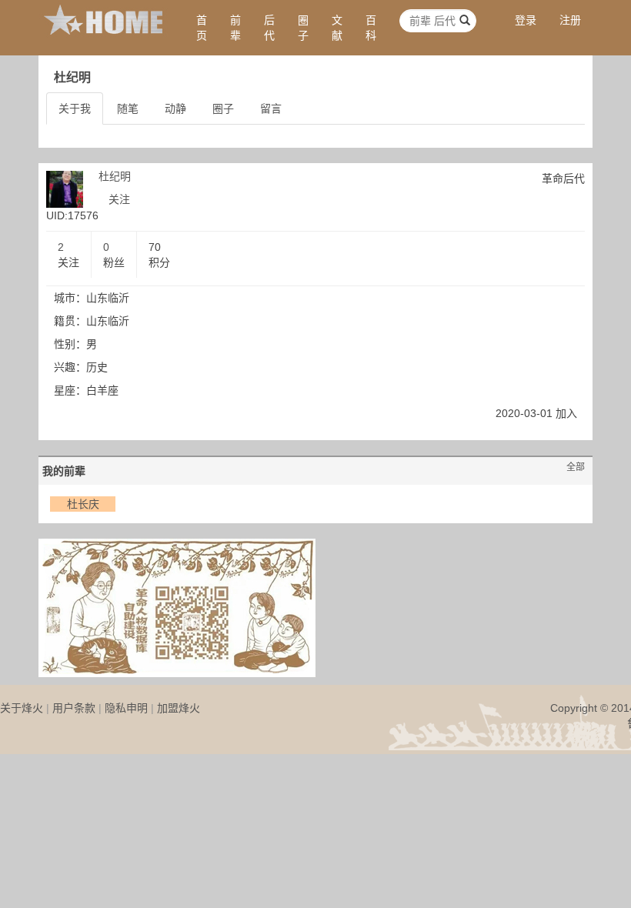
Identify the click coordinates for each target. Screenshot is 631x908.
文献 (337, 28)
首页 (201, 28)
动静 (175, 108)
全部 (575, 467)
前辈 (235, 28)
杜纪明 (114, 176)
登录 (525, 20)
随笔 (128, 108)
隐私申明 (126, 708)
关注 (119, 199)
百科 (371, 28)
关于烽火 (21, 708)
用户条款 (73, 708)
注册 (570, 20)
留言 (271, 108)
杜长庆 (83, 504)
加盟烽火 (178, 708)
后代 (269, 28)
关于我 (74, 108)
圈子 (303, 28)
